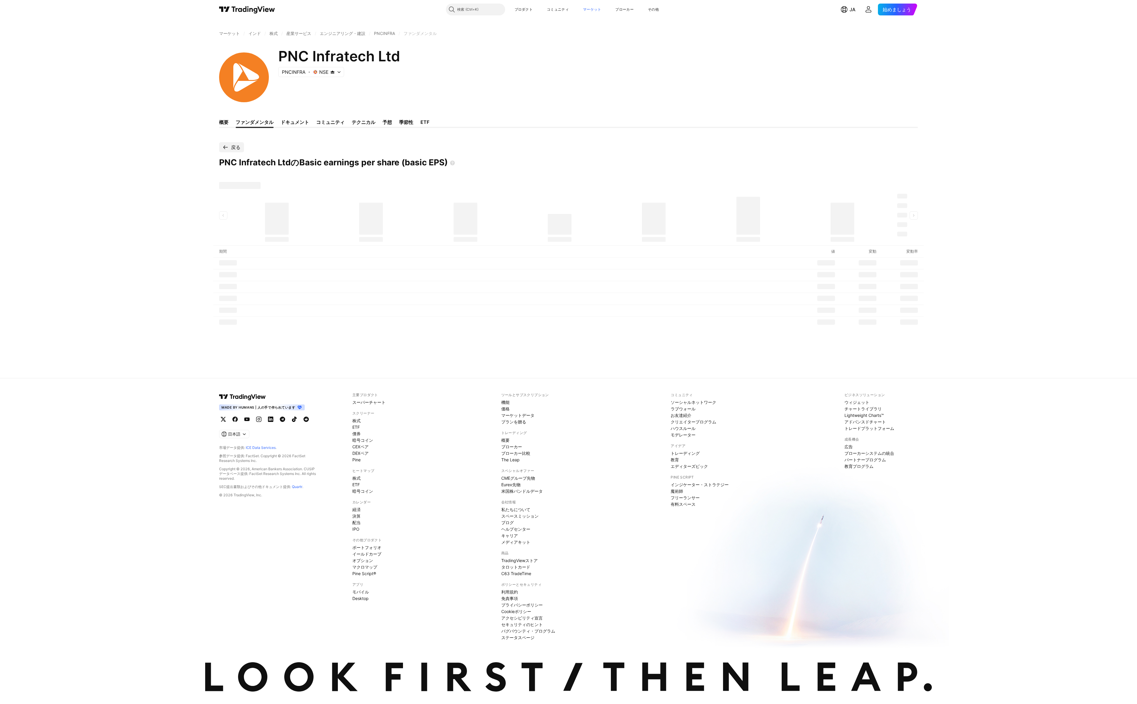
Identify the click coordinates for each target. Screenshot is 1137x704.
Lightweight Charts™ (864, 415)
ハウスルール (683, 428)
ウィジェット (856, 402)
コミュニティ (558, 9)
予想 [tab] (387, 122)
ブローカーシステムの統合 (869, 453)
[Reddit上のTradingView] (306, 419)
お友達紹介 (681, 415)
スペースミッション (520, 516)
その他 (653, 9)
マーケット (592, 9)
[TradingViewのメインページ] (247, 9)
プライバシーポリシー (522, 604)
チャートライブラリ (863, 408)
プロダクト (524, 9)
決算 (356, 516)
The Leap (510, 459)
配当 (356, 522)
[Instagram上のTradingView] (259, 419)
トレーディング (685, 453)
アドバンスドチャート (865, 421)
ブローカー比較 (515, 453)
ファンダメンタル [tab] (255, 122)
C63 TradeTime (516, 573)
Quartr (297, 486)
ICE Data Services (261, 447)
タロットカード (515, 566)
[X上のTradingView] (223, 419)
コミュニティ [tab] (330, 122)
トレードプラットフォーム (869, 428)
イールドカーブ (366, 553)
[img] (332, 72)
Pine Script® (364, 573)
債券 (356, 433)
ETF (356, 427)
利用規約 (509, 591)
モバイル (360, 591)
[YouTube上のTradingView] (247, 419)
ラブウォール (683, 408)
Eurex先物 (511, 484)
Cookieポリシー (516, 611)
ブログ (507, 522)
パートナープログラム (865, 459)
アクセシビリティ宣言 (522, 617)
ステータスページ (517, 637)
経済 (356, 509)
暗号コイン (362, 440)
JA (852, 9)
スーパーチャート (369, 402)
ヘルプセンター (515, 529)
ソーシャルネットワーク (693, 402)
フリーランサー (685, 497)
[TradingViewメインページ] (242, 397)
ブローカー (624, 9)
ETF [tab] (424, 122)
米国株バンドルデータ (522, 491)
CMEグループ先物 (518, 478)
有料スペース (683, 504)
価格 (505, 408)
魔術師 (677, 491)
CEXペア (360, 446)
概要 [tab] (224, 122)
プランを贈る (513, 421)
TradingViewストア (519, 560)
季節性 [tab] (406, 122)
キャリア (509, 535)
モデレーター (683, 434)
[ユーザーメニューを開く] (868, 9)
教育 (675, 459)
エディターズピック (689, 466)
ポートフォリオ (366, 547)
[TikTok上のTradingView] (294, 419)
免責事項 (509, 598)
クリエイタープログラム (693, 421)
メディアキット (515, 542)
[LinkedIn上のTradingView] (270, 419)
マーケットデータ (517, 415)
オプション (362, 560)
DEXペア (360, 453)
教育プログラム (858, 466)
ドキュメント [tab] (295, 122)
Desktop (360, 598)
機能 (505, 402)
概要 (505, 440)
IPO (355, 529)
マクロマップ (364, 566)
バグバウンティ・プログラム (528, 630)
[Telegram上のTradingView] (282, 419)
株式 (356, 420)
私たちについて (515, 509)
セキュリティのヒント (522, 624)
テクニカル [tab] (363, 122)
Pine (356, 459)
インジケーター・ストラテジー (700, 484)
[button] (537, 9)
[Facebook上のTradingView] (235, 419)
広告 (848, 446)
